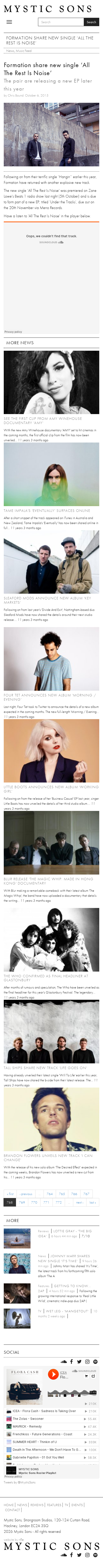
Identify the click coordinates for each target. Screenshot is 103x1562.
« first (10, 1194)
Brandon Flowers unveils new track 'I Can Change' (48, 1157)
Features (54, 1505)
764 (50, 1194)
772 (59, 1202)
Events (77, 1505)
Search (91, 22)
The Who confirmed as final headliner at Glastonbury (46, 978)
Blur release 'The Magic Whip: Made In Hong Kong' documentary (49, 881)
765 (62, 1194)
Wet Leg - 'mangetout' (67, 1311)
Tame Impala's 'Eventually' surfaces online (47, 510)
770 (34, 1202)
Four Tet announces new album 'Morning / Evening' (50, 697)
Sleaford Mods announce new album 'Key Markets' (47, 600)
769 (22, 1202)
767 (87, 1194)
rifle (21, 1539)
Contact (12, 1510)
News (10, 50)
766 (74, 1194)
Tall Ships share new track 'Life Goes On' (45, 1067)
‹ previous (26, 1194)
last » (93, 1202)
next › (79, 1202)
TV (66, 1505)
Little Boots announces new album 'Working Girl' (51, 789)
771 (47, 1202)
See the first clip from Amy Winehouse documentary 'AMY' (43, 420)
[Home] (47, 8)
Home (9, 1505)
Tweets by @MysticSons (20, 1482)
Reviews (37, 1505)
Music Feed (24, 50)
